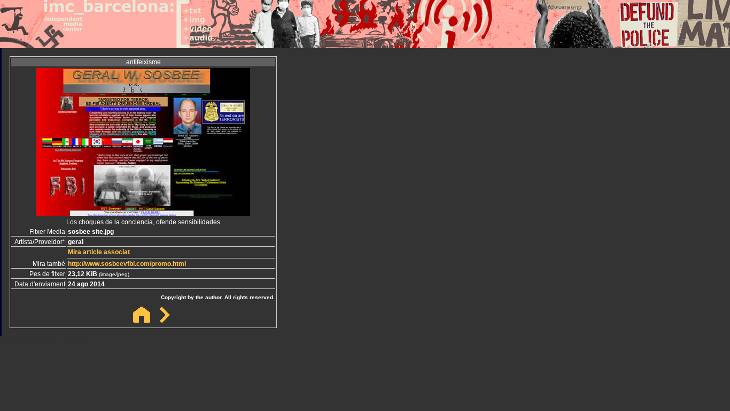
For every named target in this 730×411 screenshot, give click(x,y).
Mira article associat (99, 252)
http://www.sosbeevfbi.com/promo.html (127, 264)
